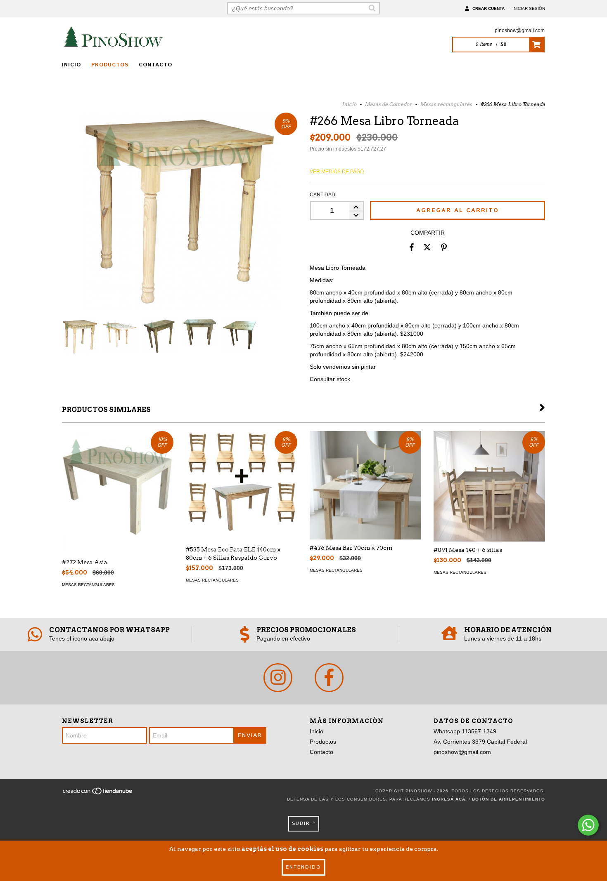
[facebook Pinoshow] (329, 677)
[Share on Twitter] (427, 247)
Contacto (155, 65)
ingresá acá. (449, 799)
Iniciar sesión (528, 8)
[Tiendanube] (98, 793)
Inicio (71, 65)
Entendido (303, 867)
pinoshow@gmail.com (520, 30)
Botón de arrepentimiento (508, 799)
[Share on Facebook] (411, 247)
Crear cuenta (488, 8)
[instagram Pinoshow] (277, 677)
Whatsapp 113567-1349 (465, 731)
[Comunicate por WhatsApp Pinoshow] (588, 825)
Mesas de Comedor (388, 104)
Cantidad (322, 195)
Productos (109, 65)
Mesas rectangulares (446, 104)
